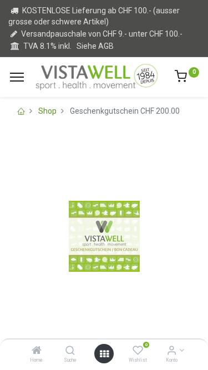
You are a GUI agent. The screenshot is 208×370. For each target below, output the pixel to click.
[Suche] (70, 351)
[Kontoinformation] (171, 351)
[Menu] (17, 77)
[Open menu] (104, 354)
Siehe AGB (95, 46)
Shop (47, 111)
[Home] (37, 351)
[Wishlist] (138, 351)
